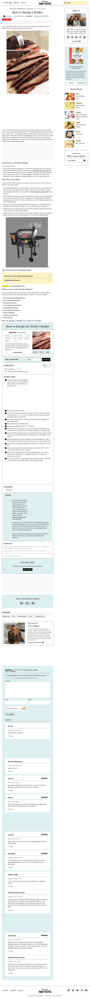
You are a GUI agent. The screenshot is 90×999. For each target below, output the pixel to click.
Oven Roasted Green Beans (11, 310)
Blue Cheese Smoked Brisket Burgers (14, 298)
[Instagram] (80, 37)
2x (47, 365)
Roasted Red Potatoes (9, 303)
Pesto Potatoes (7, 317)
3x (50, 365)
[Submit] (64, 3)
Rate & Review (28, 569)
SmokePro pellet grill (41, 192)
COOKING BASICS (22, 616)
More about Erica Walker (35, 642)
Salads (78, 131)
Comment (8, 681)
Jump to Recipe (7, 19)
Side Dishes (79, 103)
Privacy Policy (47, 995)
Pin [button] (40, 352)
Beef (14, 616)
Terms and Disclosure (57, 995)
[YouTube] (84, 37)
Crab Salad (79, 134)
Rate (47, 352)
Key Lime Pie (80, 143)
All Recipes (6, 2)
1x (44, 365)
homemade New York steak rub (41, 170)
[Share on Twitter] (33, 603)
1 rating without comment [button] (30, 670)
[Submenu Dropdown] (10, 3)
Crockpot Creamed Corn (10, 315)
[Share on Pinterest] (27, 603)
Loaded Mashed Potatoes (10, 307)
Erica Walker (8, 16)
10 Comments (29, 16)
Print (34, 352)
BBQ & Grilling (30, 8)
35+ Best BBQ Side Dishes (17, 286)
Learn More (75, 41)
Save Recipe (46, 359)
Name (7, 699)
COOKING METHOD (21, 8)
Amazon (71, 83)
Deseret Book (82, 83)
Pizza (77, 93)
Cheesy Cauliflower (9, 312)
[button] (34, 16)
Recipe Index (13, 8)
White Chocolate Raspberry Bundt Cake (81, 116)
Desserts (78, 112)
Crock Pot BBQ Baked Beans (11, 300)
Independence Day (39, 616)
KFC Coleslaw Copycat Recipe (12, 305)
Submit (84, 160)
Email (30, 699)
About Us (23, 2)
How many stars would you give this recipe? (26, 678)
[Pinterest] (72, 37)
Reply (11, 736)
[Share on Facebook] (22, 603)
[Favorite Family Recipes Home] (45, 3)
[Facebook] (68, 37)
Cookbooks (16, 2)
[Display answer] (49, 275)
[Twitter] (76, 37)
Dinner (30, 616)
